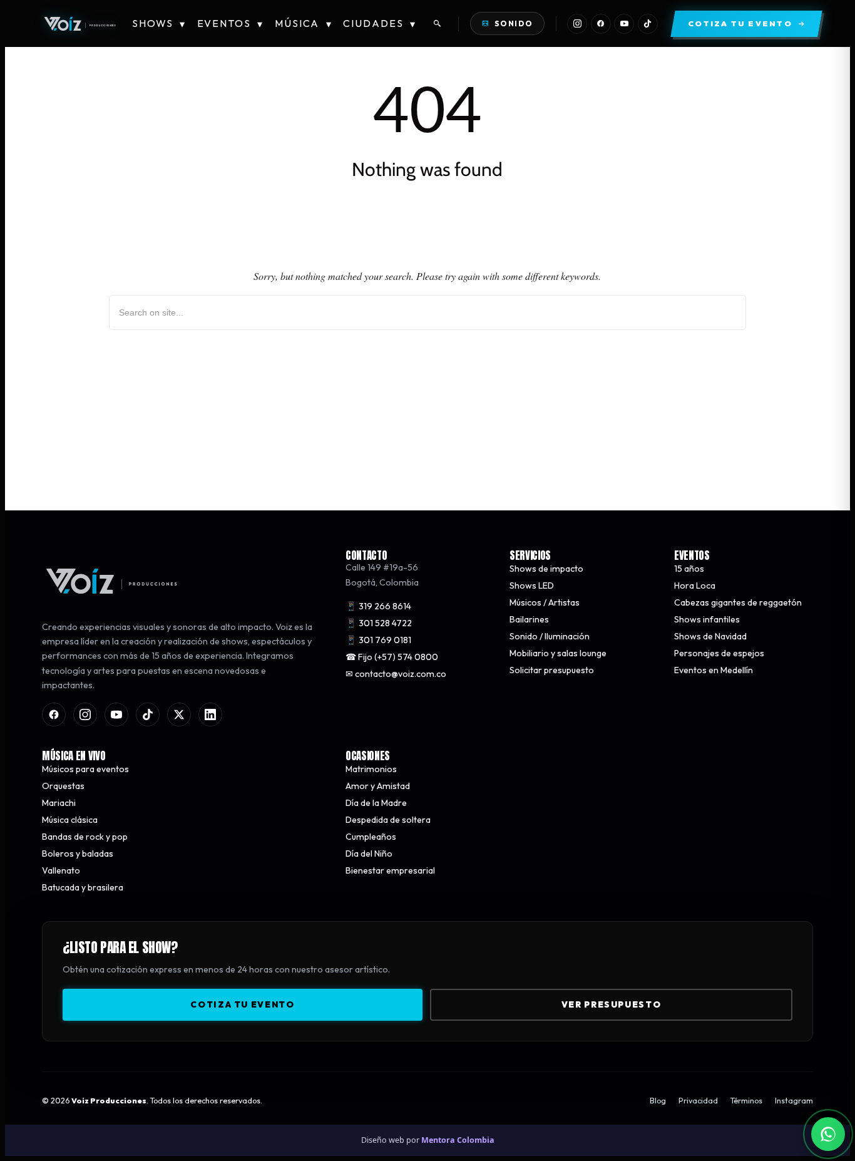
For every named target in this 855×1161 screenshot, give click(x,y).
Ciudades (379, 23)
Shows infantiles (707, 619)
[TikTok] (648, 24)
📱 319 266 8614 (378, 606)
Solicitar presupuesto (551, 670)
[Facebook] (601, 24)
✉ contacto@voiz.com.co (396, 673)
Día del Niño (369, 853)
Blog (658, 1100)
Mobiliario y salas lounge (558, 653)
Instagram (794, 1100)
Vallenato (61, 869)
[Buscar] (437, 24)
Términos (746, 1100)
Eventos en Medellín (713, 670)
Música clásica (70, 819)
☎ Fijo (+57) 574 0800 (392, 657)
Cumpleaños (371, 836)
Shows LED (531, 585)
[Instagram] (577, 24)
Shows (159, 23)
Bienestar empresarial (390, 869)
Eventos (230, 23)
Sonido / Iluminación (549, 636)
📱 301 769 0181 (378, 640)
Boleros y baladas (77, 853)
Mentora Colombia (457, 1140)
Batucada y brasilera (82, 886)
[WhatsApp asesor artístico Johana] (828, 1134)
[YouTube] (624, 24)
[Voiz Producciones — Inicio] (79, 24)
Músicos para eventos (85, 768)
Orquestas (63, 785)
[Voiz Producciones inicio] (181, 581)
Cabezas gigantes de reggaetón (738, 602)
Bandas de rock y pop (85, 836)
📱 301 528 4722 (379, 623)
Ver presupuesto (611, 1003)
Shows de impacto (546, 568)
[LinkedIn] (210, 714)
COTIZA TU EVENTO (242, 1003)
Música (303, 23)
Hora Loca (694, 585)
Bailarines (529, 619)
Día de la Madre (376, 802)
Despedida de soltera (388, 819)
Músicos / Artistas (544, 602)
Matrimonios (371, 768)
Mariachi (59, 802)
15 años (689, 568)
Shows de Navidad (710, 636)
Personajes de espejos (719, 653)
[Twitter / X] (179, 714)
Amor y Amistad (378, 785)
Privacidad (698, 1100)
